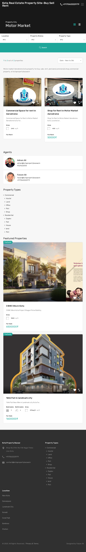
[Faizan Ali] (10, 181)
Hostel (8, 198)
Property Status (36, 36)
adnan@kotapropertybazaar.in (28, 163)
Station (5, 529)
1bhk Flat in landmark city (19, 398)
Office (8, 205)
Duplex (8, 219)
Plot (7, 209)
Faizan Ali (22, 175)
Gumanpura (6, 501)
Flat (7, 222)
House (8, 225)
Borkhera (5, 524)
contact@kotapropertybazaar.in (18, 462)
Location (5, 36)
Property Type (64, 36)
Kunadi (4, 512)
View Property (22, 101)
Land (8, 202)
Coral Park (6, 518)
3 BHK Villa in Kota (15, 306)
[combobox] (14, 40)
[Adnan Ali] (10, 167)
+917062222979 (71, 4)
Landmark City (7, 507)
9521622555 (22, 166)
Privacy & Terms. (32, 544)
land (7, 229)
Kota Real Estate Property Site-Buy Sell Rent (28, 4)
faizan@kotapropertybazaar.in (28, 178)
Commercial (9, 195)
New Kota (6, 496)
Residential (9, 215)
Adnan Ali (21, 160)
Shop (8, 212)
